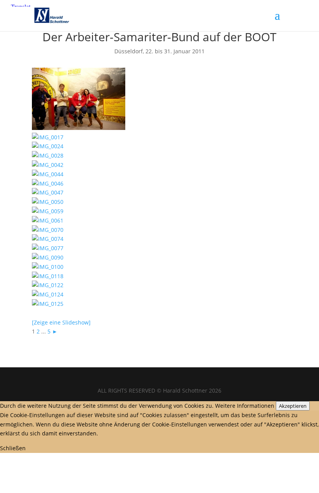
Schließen (13, 448)
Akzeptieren (293, 405)
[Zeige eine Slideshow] (61, 322)
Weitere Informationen (244, 405)
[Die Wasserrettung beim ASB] (78, 128)
